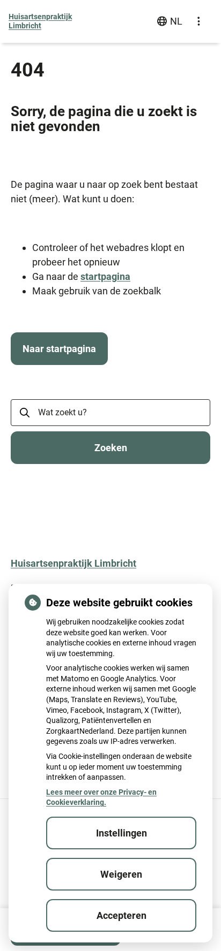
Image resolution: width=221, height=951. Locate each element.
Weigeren (121, 874)
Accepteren (121, 915)
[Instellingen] (198, 21)
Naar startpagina (59, 348)
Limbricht (40, 21)
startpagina (105, 276)
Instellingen (121, 833)
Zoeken (110, 447)
